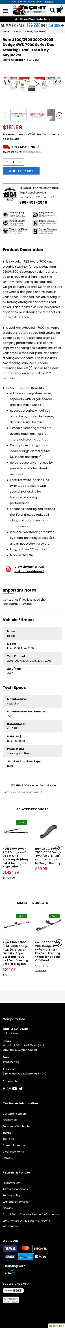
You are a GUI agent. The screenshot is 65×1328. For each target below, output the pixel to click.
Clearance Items (13, 1151)
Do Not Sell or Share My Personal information (31, 1214)
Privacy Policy (11, 1183)
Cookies (8, 1208)
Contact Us (10, 1120)
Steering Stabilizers (34, 31)
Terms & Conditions (15, 1189)
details (49, 1)
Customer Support (14, 1114)
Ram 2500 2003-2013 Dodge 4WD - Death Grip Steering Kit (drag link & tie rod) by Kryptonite (16, 857)
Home (6, 31)
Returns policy (11, 1195)
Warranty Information (16, 1202)
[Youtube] (14, 1088)
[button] (19, 115)
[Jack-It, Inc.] (29, 10)
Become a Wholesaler (16, 1126)
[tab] (25, 250)
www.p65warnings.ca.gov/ (26, 792)
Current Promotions (15, 1145)
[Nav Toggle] (5, 11)
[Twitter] (21, 1088)
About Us (8, 1139)
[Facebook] (4, 1088)
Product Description (23, 250)
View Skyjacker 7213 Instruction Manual (29, 569)
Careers (8, 1158)
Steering (17, 31)
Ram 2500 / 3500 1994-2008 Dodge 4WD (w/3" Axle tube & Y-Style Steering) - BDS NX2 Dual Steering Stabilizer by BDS (15, 953)
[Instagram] (8, 1088)
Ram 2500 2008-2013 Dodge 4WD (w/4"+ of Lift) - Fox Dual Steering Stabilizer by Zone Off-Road (48, 951)
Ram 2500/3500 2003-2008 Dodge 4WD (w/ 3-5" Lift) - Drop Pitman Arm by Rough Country (48, 856)
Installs (7, 1132)
